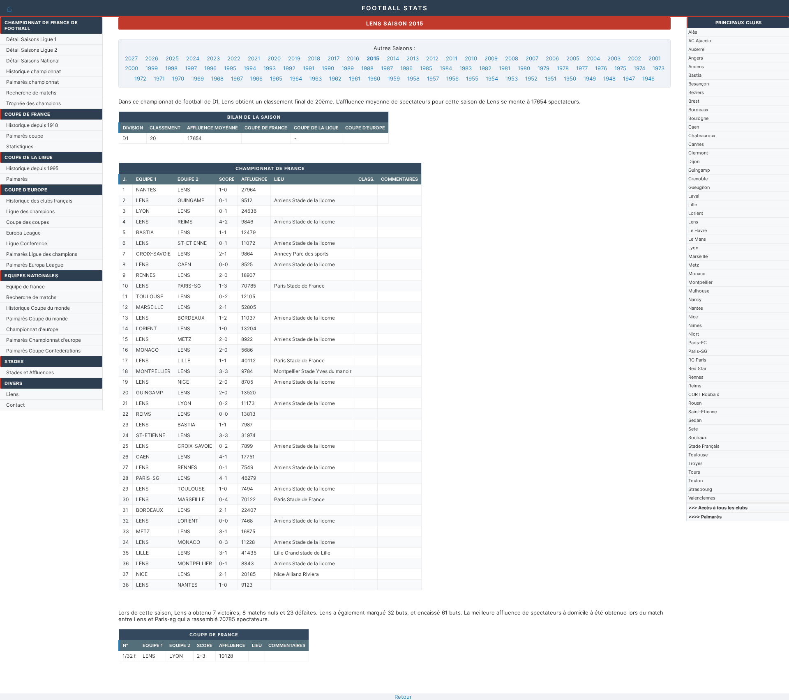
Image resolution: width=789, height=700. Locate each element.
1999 (151, 68)
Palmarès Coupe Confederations (43, 351)
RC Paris (697, 360)
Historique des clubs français (39, 201)
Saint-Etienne (702, 411)
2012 (432, 58)
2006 (552, 58)
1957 (433, 78)
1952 (531, 78)
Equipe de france (25, 286)
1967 (237, 78)
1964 (296, 78)
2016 (353, 58)
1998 (171, 68)
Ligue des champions (30, 211)
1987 (387, 68)
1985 (426, 68)
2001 (654, 58)
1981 (504, 68)
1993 (269, 68)
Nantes (695, 308)
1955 (472, 78)
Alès (692, 32)
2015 (373, 58)
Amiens (696, 66)
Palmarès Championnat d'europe (43, 340)
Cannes (696, 144)
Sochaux (697, 437)
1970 (178, 78)
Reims (694, 386)
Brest (693, 101)
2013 (412, 58)
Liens (12, 394)
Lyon (693, 248)
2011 (451, 58)
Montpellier (700, 282)
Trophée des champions (33, 103)
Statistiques (19, 146)
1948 (609, 78)
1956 (452, 78)
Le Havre (697, 230)
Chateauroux (701, 135)
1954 (492, 78)
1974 (639, 68)
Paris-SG (697, 351)
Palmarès (17, 179)
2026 (151, 58)
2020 (274, 58)
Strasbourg (700, 489)
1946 (648, 78)
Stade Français (704, 446)
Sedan (694, 420)
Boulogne (698, 118)
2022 (233, 58)
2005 (572, 58)
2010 (471, 58)
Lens (693, 222)
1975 (620, 68)
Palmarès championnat (32, 82)
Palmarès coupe (24, 136)
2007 (532, 58)
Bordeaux (698, 110)
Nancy (694, 299)
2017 (333, 58)
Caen (693, 127)
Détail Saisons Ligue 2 (31, 50)
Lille (692, 204)
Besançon (698, 84)
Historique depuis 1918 (32, 125)
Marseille (698, 256)
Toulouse (698, 455)
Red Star (697, 368)
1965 (276, 78)
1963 (315, 78)
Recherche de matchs (31, 93)
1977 (582, 68)
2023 (213, 58)
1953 (511, 78)
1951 (550, 78)
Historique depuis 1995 (32, 168)
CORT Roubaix (703, 394)
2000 (131, 68)
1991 (308, 68)
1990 (328, 68)
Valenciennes (701, 498)
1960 (374, 78)
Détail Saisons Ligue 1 (31, 39)
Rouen (694, 403)
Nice (693, 317)
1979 (543, 68)
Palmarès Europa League (34, 265)
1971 (159, 78)
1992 (289, 68)
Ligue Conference (26, 243)
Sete (693, 429)
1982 (485, 68)
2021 (254, 58)
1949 (590, 78)
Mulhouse (698, 291)
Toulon (695, 481)
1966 (256, 78)
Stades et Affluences (30, 372)
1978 (563, 68)
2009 (491, 58)
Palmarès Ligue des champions (41, 254)
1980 (524, 68)
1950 (570, 78)
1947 (629, 78)
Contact (15, 405)
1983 (465, 68)
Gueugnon (699, 187)
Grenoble (698, 179)
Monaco (697, 273)
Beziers (696, 92)
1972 (140, 78)
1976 (601, 68)
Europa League (23, 233)
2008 (511, 58)
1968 (217, 78)
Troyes (695, 463)
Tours (694, 472)
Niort (693, 334)
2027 (131, 58)
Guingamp (699, 170)
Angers (695, 58)
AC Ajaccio (699, 41)
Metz (693, 265)
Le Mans (697, 239)
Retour (403, 696)
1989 (347, 68)
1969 (197, 78)
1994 (250, 68)
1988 (367, 68)
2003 (614, 58)
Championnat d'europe (32, 329)
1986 (406, 68)
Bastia (694, 75)
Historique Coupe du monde (38, 308)
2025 (172, 58)
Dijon (693, 161)
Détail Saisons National (33, 61)
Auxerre (696, 49)
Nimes (695, 325)
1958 (413, 78)
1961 (354, 78)
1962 (335, 78)
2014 (393, 58)
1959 (394, 78)
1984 (446, 68)
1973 (658, 68)
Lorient (695, 213)
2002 (634, 58)
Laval (693, 196)
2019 (294, 58)
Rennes (696, 377)
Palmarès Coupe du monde (37, 318)
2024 (192, 58)
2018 (314, 58)
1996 (210, 68)
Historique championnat (33, 71)
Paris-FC (697, 342)
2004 (593, 58)
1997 (191, 68)
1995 (230, 68)
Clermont (698, 153)
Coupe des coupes (27, 222)
